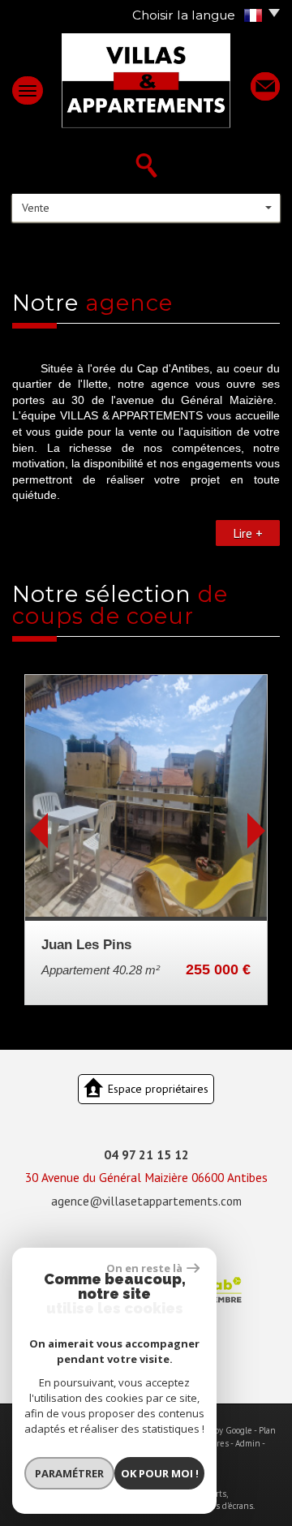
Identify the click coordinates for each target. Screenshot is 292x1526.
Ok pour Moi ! (160, 1473)
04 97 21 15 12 (146, 1154)
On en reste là (144, 1268)
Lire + (248, 533)
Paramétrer (69, 1473)
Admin (247, 1443)
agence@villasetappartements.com (146, 1201)
